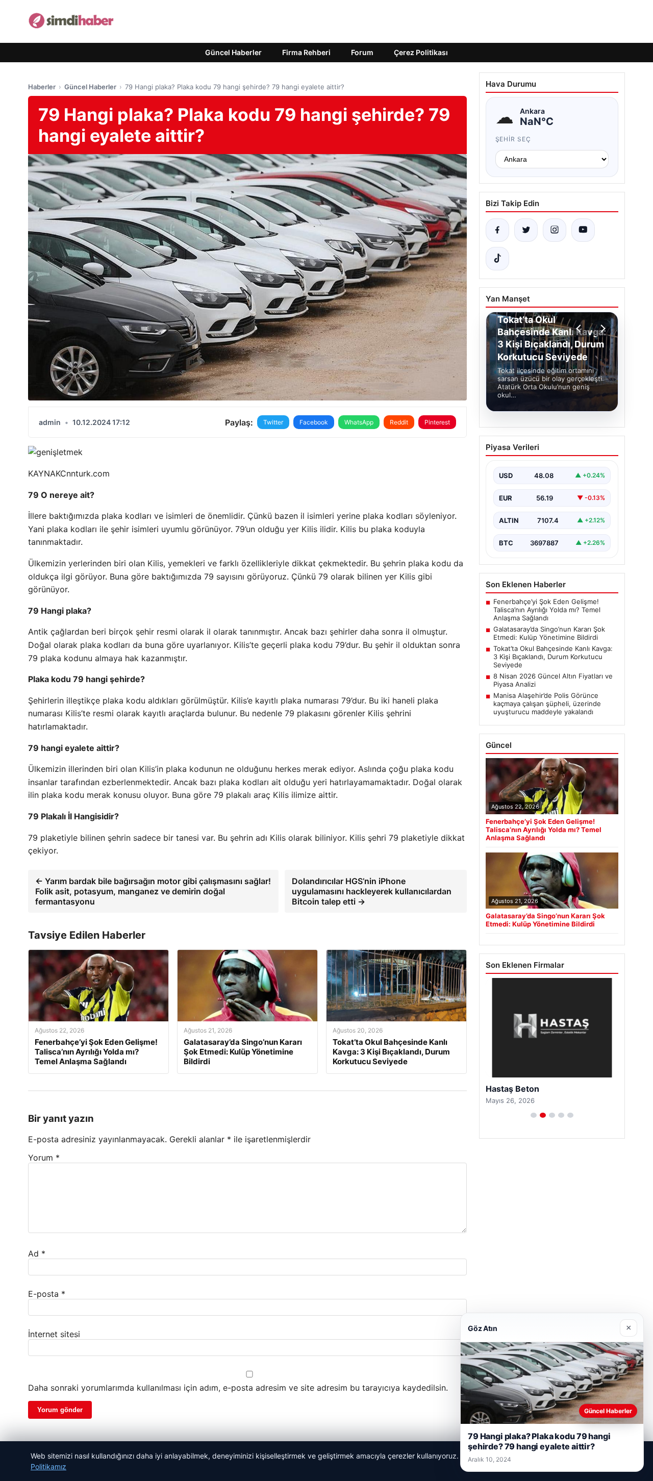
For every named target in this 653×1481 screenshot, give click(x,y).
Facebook (313, 422)
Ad (36, 1253)
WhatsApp (358, 422)
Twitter (273, 422)
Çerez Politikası (421, 52)
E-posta (46, 1294)
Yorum (44, 1157)
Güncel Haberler (233, 52)
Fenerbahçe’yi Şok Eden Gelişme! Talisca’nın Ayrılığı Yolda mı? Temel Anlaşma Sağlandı (546, 609)
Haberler (42, 87)
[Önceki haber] (580, 328)
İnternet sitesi (54, 1334)
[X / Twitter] (526, 230)
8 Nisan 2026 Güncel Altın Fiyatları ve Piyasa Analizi (553, 680)
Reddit (399, 422)
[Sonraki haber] (601, 328)
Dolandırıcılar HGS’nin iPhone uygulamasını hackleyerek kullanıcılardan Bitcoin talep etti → (371, 891)
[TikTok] (497, 258)
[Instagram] (554, 230)
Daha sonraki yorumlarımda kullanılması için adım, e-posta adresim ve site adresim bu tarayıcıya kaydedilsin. (238, 1388)
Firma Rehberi (306, 52)
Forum (362, 52)
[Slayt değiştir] (534, 1115)
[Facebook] (497, 230)
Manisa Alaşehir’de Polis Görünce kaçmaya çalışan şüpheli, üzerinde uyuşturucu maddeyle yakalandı (547, 703)
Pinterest (437, 422)
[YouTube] (583, 230)
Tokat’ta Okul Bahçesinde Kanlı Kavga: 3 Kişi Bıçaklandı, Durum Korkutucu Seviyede (553, 656)
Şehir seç (513, 139)
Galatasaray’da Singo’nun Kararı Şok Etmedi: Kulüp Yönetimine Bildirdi (549, 633)
